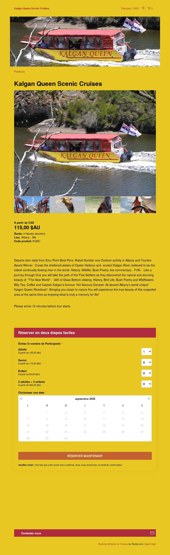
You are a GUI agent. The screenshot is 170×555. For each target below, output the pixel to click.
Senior (29, 361)
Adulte (29, 350)
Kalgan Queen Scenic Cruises (31, 8)
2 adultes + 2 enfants (31, 383)
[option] (32, 204)
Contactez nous (31, 533)
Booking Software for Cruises (113, 543)
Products (19, 71)
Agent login (150, 543)
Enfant (29, 372)
